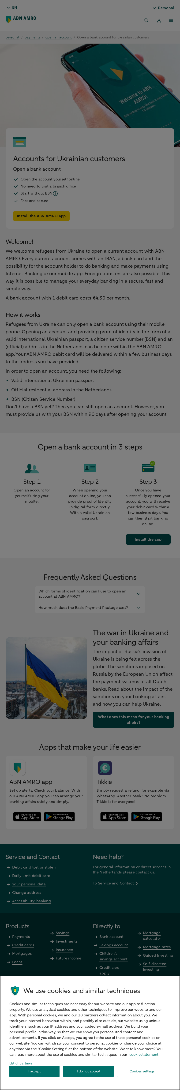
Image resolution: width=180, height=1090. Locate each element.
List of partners (20, 1063)
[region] (90, 1033)
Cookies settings (142, 1071)
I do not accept (88, 1071)
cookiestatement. (144, 1054)
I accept (34, 1071)
